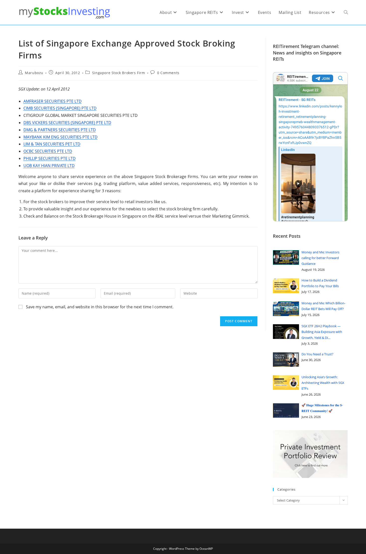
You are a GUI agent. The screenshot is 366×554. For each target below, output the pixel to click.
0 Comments (168, 72)
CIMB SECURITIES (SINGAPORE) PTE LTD (60, 108)
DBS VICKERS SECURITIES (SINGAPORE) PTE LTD (67, 122)
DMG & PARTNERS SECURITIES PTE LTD (59, 130)
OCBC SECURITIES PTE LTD (47, 151)
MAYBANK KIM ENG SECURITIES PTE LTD (60, 137)
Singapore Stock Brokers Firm (118, 72)
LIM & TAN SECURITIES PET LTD (51, 144)
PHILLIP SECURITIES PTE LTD (49, 158)
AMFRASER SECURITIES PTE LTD (52, 101)
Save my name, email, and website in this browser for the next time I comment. (100, 307)
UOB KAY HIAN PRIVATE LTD (49, 165)
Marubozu (34, 72)
